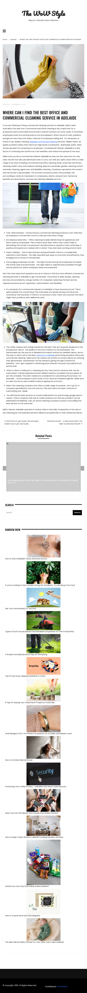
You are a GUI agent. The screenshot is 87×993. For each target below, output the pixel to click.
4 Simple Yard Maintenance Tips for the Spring (26, 654)
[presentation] (4, 468)
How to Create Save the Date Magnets (22, 915)
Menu (43, 31)
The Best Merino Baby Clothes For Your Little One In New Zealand (34, 942)
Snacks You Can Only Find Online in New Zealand (26, 886)
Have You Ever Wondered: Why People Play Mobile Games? (31, 813)
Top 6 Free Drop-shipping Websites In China (25, 676)
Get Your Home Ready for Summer (20, 608)
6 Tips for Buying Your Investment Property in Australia (29, 702)
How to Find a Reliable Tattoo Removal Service (26, 558)
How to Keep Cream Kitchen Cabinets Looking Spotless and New (34, 837)
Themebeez (62, 986)
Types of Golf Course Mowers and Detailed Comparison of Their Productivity (39, 631)
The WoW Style (43, 13)
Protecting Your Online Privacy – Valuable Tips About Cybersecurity (35, 786)
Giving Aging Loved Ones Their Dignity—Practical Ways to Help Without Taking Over (42, 481)
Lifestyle (6, 104)
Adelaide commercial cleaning (43, 141)
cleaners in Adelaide (45, 355)
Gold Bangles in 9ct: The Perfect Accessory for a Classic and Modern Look (38, 733)
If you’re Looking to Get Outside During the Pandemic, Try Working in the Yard (40, 585)
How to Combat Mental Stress (18, 760)
